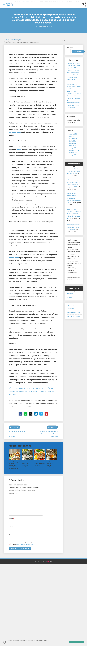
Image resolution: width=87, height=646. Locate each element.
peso (19, 149)
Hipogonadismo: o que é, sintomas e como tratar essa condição (18, 434)
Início (7, 39)
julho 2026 (72, 136)
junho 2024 (73, 141)
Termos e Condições (73, 312)
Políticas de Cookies (73, 316)
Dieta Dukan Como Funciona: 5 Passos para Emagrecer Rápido (39, 464)
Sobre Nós (70, 294)
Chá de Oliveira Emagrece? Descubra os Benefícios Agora (51, 464)
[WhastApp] (25, 414)
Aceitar (76, 642)
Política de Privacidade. (25, 544)
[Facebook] (20, 414)
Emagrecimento (16, 39)
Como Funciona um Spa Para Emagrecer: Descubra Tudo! (26, 464)
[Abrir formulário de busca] (83, 4)
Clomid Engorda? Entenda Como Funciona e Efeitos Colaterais (49, 434)
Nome (11, 519)
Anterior (15, 427)
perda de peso (15, 132)
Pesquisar (70, 48)
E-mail (11, 527)
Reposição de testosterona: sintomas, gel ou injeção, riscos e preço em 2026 (74, 84)
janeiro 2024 (73, 153)
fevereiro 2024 (74, 150)
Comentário (13, 494)
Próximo (51, 427)
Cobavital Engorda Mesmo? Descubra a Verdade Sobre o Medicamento (14, 465)
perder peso (14, 258)
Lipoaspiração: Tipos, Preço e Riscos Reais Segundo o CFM (73, 65)
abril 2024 (72, 146)
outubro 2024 (73, 139)
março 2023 (73, 155)
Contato (69, 298)
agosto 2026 (73, 134)
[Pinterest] (46, 414)
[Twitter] (30, 414)
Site (10, 535)
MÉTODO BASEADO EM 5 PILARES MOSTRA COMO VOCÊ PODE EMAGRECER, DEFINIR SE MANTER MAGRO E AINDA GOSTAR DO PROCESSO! (31, 391)
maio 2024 (72, 143)
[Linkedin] (36, 414)
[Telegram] (41, 414)
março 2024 (73, 148)
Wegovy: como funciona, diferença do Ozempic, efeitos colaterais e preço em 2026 (74, 95)
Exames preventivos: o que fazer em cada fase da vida (74, 105)
